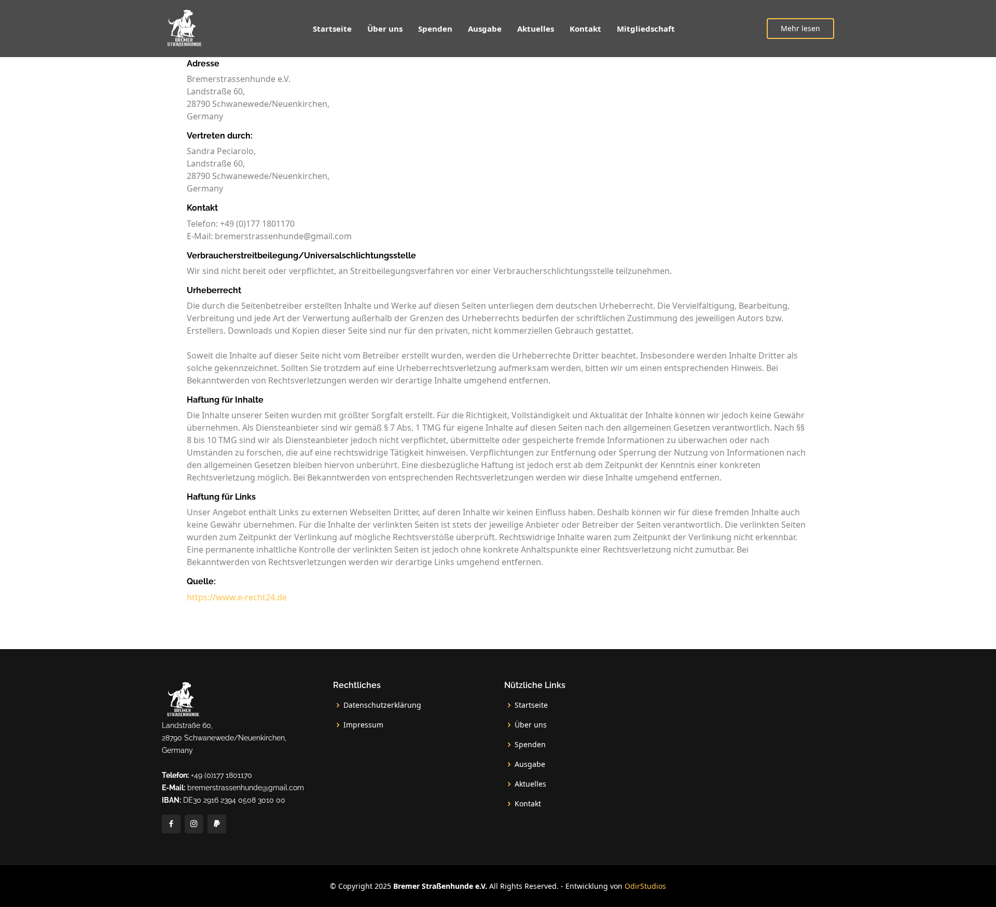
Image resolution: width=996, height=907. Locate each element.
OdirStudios (645, 886)
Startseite (332, 28)
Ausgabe (485, 28)
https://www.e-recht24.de (237, 597)
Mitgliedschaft (646, 28)
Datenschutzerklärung (382, 705)
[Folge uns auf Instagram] (194, 824)
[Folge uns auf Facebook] (171, 824)
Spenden (435, 28)
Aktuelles (535, 28)
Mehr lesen (800, 28)
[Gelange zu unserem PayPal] (217, 824)
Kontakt (585, 28)
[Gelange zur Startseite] (184, 28)
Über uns (385, 28)
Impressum (363, 725)
